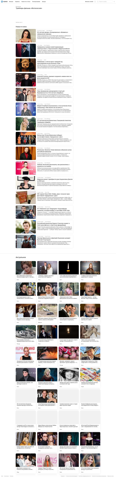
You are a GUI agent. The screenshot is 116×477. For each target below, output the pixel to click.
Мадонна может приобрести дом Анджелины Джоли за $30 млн (55, 180)
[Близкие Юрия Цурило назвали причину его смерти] (90, 314)
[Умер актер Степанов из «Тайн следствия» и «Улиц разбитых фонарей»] (90, 357)
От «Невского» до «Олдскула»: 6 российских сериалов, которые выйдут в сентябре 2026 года (53, 209)
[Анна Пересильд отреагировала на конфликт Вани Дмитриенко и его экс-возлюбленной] (47, 399)
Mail (2, 476)
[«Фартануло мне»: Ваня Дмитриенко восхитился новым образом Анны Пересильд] (69, 292)
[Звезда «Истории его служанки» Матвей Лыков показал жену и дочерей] (69, 442)
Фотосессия (18, 6)
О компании (6, 476)
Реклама (11, 476)
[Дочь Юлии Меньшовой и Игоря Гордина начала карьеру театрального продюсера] (26, 314)
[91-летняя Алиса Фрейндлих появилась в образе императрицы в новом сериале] (47, 335)
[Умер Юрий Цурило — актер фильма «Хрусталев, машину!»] (90, 292)
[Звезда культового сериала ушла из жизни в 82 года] (69, 378)
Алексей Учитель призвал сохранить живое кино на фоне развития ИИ (54, 77)
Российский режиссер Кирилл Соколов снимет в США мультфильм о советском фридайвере (53, 224)
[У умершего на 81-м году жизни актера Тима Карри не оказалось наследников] (26, 421)
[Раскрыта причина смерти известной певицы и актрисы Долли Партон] (47, 378)
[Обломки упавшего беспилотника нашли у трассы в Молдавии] (47, 314)
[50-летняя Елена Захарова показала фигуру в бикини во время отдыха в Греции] (26, 399)
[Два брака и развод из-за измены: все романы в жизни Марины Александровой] (26, 463)
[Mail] (2, 1)
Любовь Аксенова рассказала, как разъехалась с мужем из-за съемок (53, 165)
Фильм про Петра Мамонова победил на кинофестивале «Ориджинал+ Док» (50, 136)
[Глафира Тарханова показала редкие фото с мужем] (90, 271)
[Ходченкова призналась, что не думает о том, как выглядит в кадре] (90, 442)
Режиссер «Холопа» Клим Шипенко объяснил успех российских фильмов (54, 150)
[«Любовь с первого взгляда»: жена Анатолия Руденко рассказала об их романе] (47, 271)
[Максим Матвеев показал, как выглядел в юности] (26, 378)
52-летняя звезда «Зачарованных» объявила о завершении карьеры (52, 33)
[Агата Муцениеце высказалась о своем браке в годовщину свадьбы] (69, 314)
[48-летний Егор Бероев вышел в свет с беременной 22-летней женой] (90, 421)
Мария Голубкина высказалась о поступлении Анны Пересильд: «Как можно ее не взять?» (54, 106)
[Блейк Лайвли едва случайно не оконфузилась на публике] (26, 442)
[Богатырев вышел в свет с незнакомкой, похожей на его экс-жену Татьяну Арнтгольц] (26, 292)
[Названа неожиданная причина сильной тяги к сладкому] (90, 378)
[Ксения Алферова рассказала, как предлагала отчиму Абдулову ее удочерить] (90, 399)
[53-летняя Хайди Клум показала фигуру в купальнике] (90, 463)
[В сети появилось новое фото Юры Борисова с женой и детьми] (69, 421)
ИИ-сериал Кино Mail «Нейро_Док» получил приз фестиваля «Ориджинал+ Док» (53, 195)
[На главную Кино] (5, 1)
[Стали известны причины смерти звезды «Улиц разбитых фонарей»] (69, 335)
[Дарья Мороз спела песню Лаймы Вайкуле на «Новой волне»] (47, 421)
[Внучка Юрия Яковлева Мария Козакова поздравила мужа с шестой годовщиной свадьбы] (47, 292)
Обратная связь (110, 476)
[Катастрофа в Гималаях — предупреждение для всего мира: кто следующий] (26, 335)
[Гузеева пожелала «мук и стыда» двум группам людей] (69, 399)
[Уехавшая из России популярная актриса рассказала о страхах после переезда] (26, 357)
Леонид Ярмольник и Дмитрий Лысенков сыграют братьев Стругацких (53, 239)
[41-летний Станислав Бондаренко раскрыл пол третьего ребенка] (47, 442)
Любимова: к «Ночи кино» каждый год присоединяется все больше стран (49, 62)
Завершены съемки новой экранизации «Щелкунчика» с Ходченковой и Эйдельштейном (53, 48)
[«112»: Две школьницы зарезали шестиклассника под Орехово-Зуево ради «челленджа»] (69, 271)
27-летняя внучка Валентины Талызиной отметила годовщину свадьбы (54, 121)
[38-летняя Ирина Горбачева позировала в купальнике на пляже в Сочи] (69, 463)
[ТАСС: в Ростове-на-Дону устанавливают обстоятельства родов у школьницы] (90, 335)
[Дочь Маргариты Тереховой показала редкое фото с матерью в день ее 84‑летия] (26, 271)
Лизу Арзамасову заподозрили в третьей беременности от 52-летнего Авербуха (50, 92)
